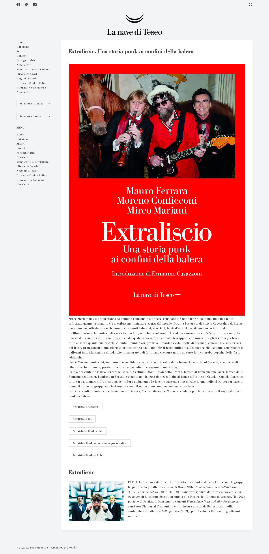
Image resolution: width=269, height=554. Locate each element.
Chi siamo (22, 46)
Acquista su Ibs (82, 418)
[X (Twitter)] (26, 4)
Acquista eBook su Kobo (88, 455)
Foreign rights (25, 60)
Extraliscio (82, 472)
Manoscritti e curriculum (32, 69)
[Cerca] (251, 4)
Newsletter (23, 65)
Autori (20, 51)
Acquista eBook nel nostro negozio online (100, 443)
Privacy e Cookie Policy (31, 83)
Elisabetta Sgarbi (27, 74)
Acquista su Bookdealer (88, 431)
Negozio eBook (26, 78)
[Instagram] (35, 4)
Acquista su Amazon (85, 406)
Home (20, 42)
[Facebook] (18, 4)
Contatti (21, 55)
